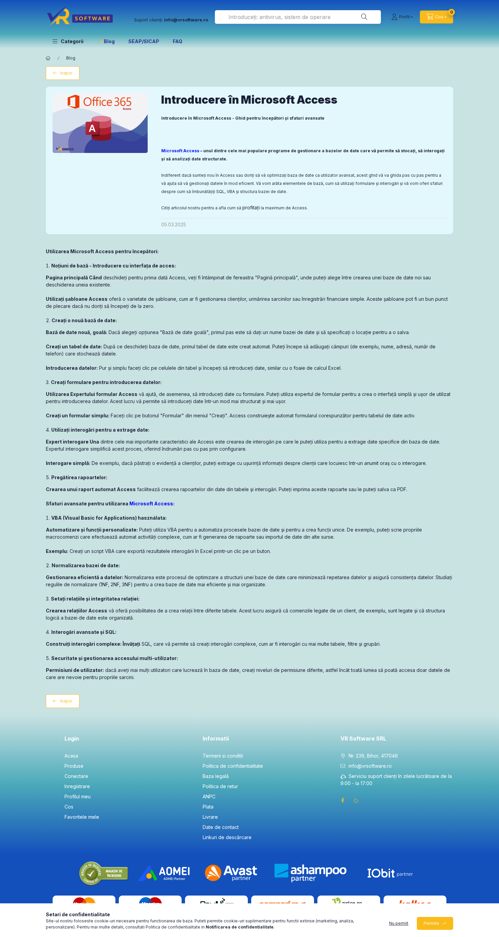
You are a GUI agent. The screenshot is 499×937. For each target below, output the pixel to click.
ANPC (209, 796)
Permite (431, 923)
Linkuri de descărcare (227, 837)
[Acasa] (48, 58)
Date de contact (221, 827)
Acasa (71, 756)
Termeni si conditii (223, 756)
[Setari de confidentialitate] (356, 800)
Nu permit (398, 923)
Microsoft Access (180, 150)
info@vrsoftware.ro (370, 766)
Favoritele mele (81, 817)
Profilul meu (77, 796)
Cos (68, 807)
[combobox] (298, 17)
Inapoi (66, 72)
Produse (74, 766)
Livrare (210, 817)
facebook (342, 800)
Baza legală (216, 776)
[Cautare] (364, 17)
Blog (109, 41)
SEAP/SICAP (143, 41)
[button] (68, 41)
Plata (208, 807)
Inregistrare (77, 786)
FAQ (177, 41)
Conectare (76, 776)
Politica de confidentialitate (233, 766)
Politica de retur (220, 786)
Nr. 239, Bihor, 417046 (373, 756)
